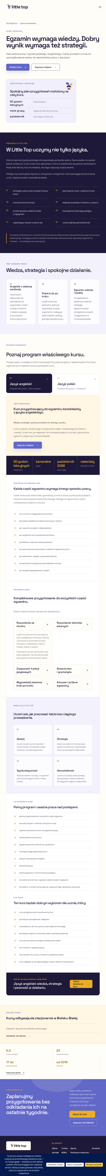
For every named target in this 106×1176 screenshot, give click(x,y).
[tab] (29, 383)
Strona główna (11, 23)
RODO (64, 1152)
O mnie (65, 1148)
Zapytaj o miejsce (45, 67)
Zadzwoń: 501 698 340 (18, 1036)
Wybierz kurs (18, 67)
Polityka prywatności (79, 1152)
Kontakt (55, 1152)
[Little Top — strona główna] (17, 7)
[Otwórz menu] (100, 7)
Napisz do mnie (82, 1114)
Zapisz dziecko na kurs (81, 984)
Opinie (73, 1148)
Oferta (55, 1148)
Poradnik (96, 1148)
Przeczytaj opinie (15, 1073)
